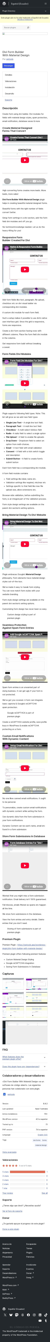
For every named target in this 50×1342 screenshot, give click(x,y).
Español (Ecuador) (16, 1309)
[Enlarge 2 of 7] (44, 981)
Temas (29, 1248)
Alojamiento (7, 1252)
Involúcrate (31, 1265)
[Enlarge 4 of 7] (44, 995)
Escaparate (31, 1244)
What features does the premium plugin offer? (13, 1058)
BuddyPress (9, 1298)
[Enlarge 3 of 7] (21, 995)
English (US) (43, 1135)
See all (45, 1193)
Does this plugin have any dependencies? (20, 1066)
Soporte (8, 100)
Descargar (8, 66)
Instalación (10, 87)
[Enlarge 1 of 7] (21, 981)
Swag (30, 1277)
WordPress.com (10, 1285)
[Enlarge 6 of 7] (44, 1009)
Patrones (30, 1257)
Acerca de (7, 1244)
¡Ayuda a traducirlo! (25, 19)
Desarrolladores (9, 1273)
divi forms (36, 1140)
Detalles (8, 75)
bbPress (7, 1294)
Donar (30, 1273)
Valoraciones (10, 81)
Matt (5, 1289)
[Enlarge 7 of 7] (44, 1023)
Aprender (6, 1265)
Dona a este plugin (10, 1229)
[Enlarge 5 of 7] (21, 1009)
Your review (7, 1193)
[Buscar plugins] (28, 27)
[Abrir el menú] (46, 3)
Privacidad (7, 1257)
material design (41, 1145)
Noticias (6, 1248)
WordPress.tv (9, 1277)
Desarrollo (9, 93)
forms (44, 1140)
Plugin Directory (8, 11)
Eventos (30, 1269)
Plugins (29, 1252)
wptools (9, 59)
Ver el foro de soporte (12, 1211)
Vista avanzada (9, 1152)
